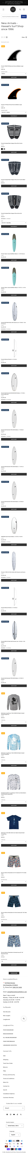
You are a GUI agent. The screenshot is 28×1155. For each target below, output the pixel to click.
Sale (4, 1055)
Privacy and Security (9, 1074)
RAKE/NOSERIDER (8, 1034)
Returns (5, 1067)
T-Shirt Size (3, 720)
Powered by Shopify (21, 1152)
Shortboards (6, 1011)
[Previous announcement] (3, 2)
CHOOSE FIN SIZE (4, 71)
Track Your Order (8, 1063)
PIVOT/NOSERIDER (8, 1030)
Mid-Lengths (6, 1015)
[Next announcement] (25, 2)
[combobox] (11, 16)
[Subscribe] (22, 1108)
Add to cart (14, 77)
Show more (14, 973)
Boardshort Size (4, 879)
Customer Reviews (8, 1097)
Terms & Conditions (8, 1078)
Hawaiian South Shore (11, 1152)
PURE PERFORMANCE (9, 1041)
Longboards (6, 1019)
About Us (5, 1082)
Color (2, 220)
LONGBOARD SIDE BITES (10, 1045)
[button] (3, 9)
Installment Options (9, 1093)
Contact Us (6, 1086)
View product (14, 116)
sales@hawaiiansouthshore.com (17, 992)
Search (24, 16)
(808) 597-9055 (17, 987)
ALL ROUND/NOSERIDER (10, 1037)
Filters (23, 37)
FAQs (4, 1071)
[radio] (2, 149)
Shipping (5, 1059)
